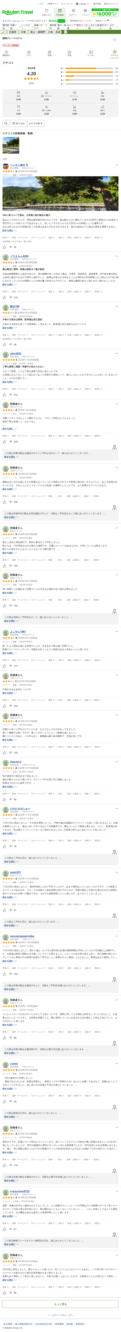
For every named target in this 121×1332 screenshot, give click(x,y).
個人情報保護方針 (24, 1324)
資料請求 (80, 1324)
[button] (11, 145)
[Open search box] (6, 123)
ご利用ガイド (52, 4)
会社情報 (7, 1324)
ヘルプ (41, 4)
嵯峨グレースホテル (12, 38)
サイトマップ (67, 4)
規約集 (69, 1324)
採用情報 (59, 1324)
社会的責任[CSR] (43, 1324)
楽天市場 (97, 4)
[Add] (114, 39)
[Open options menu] (116, 165)
